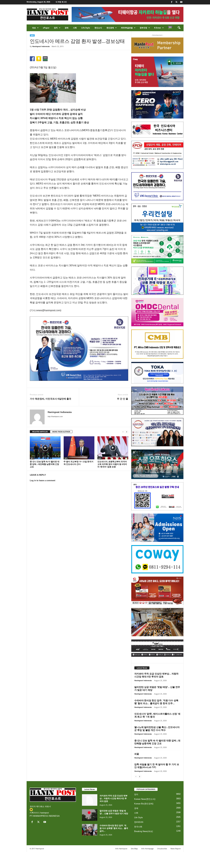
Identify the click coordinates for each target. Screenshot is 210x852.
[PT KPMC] (157, 155)
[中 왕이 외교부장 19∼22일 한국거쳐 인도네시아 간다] (79, 447)
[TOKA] (157, 372)
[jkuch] (157, 622)
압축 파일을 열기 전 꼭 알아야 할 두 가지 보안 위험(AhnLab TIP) (156, 766)
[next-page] (126, 431)
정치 (56, 27)
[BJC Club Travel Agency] (157, 401)
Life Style (85, 27)
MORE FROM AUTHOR (61, 431)
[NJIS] (157, 528)
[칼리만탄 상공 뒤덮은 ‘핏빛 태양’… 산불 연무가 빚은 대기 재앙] (89, 815)
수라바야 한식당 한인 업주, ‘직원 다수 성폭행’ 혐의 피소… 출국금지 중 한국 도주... (156, 702)
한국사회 (138, 827)
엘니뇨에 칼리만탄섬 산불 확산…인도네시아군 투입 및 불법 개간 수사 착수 (157, 729)
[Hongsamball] (157, 104)
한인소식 (98, 27)
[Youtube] (181, 2)
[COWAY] (157, 559)
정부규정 (143, 27)
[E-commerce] (157, 281)
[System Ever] (157, 249)
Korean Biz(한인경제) (143, 804)
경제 (66, 27)
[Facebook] (172, 2)
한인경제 (110, 27)
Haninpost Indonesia (41, 46)
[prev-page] (123, 431)
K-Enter (157, 27)
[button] (179, 27)
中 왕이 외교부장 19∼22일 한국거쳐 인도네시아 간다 (78, 462)
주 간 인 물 (122, 398)
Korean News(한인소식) (144, 799)
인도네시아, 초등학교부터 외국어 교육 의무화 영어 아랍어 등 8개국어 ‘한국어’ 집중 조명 (112, 464)
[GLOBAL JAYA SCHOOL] (157, 464)
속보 (34, 27)
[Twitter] (176, 2)
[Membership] (157, 45)
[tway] (157, 72)
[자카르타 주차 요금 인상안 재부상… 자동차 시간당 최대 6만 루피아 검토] (89, 800)
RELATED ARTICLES (40, 431)
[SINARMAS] (157, 432)
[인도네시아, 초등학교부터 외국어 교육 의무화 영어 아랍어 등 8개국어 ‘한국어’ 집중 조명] (112, 447)
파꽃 (136, 753)
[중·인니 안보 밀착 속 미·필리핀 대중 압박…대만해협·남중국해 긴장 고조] (45, 447)
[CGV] (157, 648)
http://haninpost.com (55, 416)
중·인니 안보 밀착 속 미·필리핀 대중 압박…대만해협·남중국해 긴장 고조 (44, 464)
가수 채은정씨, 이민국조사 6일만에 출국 (50, 398)
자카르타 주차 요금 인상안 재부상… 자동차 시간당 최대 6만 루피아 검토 (156, 675)
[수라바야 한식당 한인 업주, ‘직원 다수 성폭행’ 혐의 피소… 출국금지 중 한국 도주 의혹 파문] (89, 830)
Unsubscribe (162, 848)
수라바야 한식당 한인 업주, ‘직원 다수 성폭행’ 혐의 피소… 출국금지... (114, 828)
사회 (75, 27)
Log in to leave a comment (42, 480)
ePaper (46, 27)
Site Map (134, 848)
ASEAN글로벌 (127, 27)
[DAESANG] (157, 591)
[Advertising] (79, 348)
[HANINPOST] (157, 496)
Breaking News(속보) (143, 831)
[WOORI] (157, 218)
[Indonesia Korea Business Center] (157, 130)
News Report (175, 848)
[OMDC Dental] (157, 312)
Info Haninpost (121, 848)
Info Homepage (147, 848)
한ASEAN (138, 822)
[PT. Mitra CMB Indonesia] (157, 344)
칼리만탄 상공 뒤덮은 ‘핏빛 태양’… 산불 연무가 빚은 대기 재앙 (157, 688)
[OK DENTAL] (157, 186)
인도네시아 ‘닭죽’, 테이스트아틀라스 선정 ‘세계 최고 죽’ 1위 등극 (157, 715)
